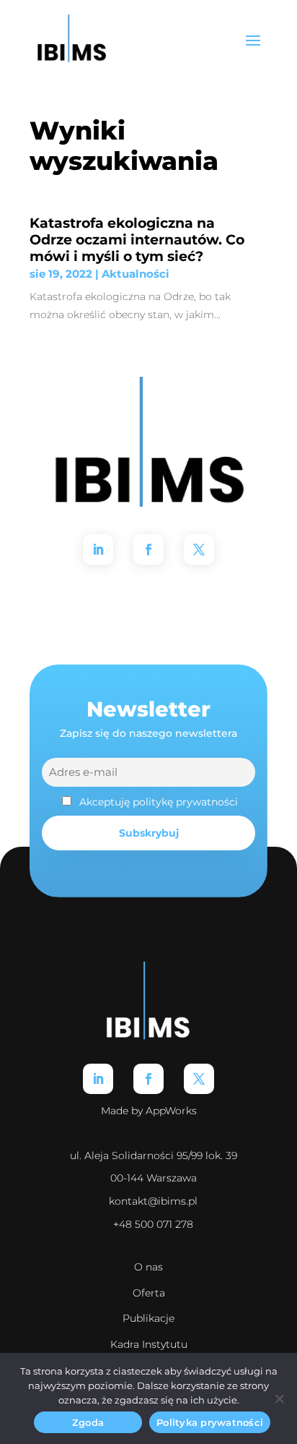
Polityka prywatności (209, 1422)
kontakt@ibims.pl (153, 1201)
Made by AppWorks (149, 1110)
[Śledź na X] (199, 549)
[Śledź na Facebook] (148, 549)
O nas (148, 1266)
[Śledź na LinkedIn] (98, 549)
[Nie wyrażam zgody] (279, 1398)
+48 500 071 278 (153, 1224)
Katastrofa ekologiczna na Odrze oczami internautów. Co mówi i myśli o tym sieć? (137, 239)
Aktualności (135, 274)
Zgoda (88, 1422)
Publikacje (148, 1318)
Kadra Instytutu (148, 1344)
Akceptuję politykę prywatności (158, 802)
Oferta (149, 1292)
